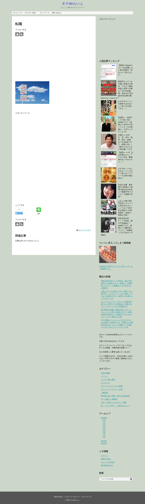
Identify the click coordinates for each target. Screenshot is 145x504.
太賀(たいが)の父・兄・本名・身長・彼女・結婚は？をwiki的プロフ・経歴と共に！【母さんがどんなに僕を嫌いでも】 (125, 142)
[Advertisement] (53, 60)
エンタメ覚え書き (108, 380)
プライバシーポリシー (72, 497)
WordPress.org (107, 465)
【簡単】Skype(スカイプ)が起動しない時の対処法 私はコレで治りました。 (125, 70)
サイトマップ (44, 13)
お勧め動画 (105, 373)
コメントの (107, 462)
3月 (104, 432)
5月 (104, 427)
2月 (104, 434)
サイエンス (105, 383)
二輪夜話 (104, 393)
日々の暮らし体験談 (109, 399)
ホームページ (18, 13)
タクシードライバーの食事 (112, 386)
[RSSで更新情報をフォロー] (21, 34)
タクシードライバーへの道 (112, 389)
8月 (104, 420)
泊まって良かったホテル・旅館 (113, 402)
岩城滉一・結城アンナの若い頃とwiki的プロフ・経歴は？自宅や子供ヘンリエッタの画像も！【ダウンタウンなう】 (125, 124)
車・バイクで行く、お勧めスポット (115, 406)
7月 (104, 423)
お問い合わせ (56, 13)
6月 (104, 425)
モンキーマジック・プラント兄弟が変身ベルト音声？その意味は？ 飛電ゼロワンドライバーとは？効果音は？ (116, 304)
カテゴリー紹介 (31, 13)
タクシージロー (84, 230)
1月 (104, 437)
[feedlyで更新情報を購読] (17, 34)
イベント (104, 376)
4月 (104, 430)
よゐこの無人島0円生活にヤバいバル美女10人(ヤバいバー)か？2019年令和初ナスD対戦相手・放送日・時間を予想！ (125, 208)
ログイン (104, 456)
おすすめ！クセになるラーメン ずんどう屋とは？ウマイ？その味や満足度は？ (125, 173)
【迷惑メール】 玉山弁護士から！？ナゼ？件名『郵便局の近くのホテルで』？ (125, 157)
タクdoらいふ (72, 3)
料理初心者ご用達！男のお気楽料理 (115, 396)
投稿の (106, 459)
